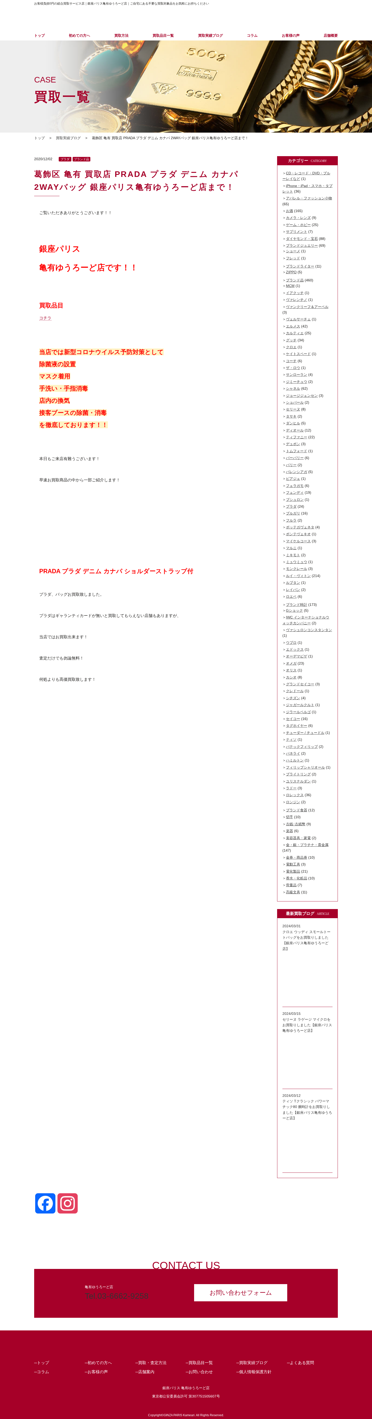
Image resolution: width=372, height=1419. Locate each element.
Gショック (294, 610)
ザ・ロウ (293, 368)
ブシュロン (295, 500)
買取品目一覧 (163, 35)
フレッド (293, 258)
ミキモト (293, 555)
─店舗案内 (144, 1372)
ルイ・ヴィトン (298, 576)
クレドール (295, 691)
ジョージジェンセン (302, 396)
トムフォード (296, 451)
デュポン (293, 444)
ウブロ (291, 643)
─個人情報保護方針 (254, 1372)
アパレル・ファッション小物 (309, 198)
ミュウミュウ (296, 562)
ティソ (291, 739)
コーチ (291, 361)
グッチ (291, 340)
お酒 (289, 211)
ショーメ (293, 251)
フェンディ (295, 492)
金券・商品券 (296, 857)
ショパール (295, 402)
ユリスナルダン (298, 781)
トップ (39, 35)
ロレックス (295, 795)
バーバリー (295, 458)
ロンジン (293, 802)
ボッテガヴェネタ (300, 527)
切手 (289, 817)
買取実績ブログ (210, 35)
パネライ (293, 753)
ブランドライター (300, 266)
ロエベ (291, 596)
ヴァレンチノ (296, 300)
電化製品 (293, 871)
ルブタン (293, 583)
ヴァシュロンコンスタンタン (309, 630)
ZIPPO (291, 272)
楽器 (289, 831)
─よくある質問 (300, 1363)
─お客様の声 (96, 1372)
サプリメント (296, 232)
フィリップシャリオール (305, 767)
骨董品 (291, 885)
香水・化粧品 (296, 878)
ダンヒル (293, 423)
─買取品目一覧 (199, 1363)
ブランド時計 (296, 605)
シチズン (293, 698)
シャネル (293, 388)
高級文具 (293, 892)
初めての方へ (79, 35)
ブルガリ (293, 513)
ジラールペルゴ (298, 712)
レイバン (293, 590)
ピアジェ (293, 479)
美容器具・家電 (298, 838)
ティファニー (296, 437)
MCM (290, 286)
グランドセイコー (300, 684)
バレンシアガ (296, 472)
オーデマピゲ (296, 656)
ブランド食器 (296, 810)
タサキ (291, 416)
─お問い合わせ (199, 1372)
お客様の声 (291, 35)
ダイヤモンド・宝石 (302, 239)
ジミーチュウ (296, 382)
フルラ (291, 520)
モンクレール (296, 569)
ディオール (295, 430)
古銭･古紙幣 (295, 824)
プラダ (65, 159)
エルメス (293, 326)
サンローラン (296, 375)
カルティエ (295, 333)
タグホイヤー (296, 726)
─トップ (41, 1363)
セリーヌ (293, 409)
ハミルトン (295, 760)
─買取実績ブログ (251, 1363)
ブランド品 (81, 159)
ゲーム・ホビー (298, 225)
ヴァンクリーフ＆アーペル (307, 307)
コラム (252, 35)
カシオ (291, 677)
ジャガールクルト (300, 705)
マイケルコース (298, 541)
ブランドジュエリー (302, 245)
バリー (291, 465)
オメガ (291, 663)
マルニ (291, 548)
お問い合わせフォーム (241, 1292)
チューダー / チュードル (305, 733)
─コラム (41, 1372)
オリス (291, 670)
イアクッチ (295, 293)
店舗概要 (331, 35)
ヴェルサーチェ (298, 319)
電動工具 (293, 864)
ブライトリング (298, 774)
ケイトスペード (298, 354)
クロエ (291, 347)
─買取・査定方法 (151, 1363)
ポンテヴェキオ (298, 534)
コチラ (45, 318)
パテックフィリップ (302, 747)
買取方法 (121, 35)
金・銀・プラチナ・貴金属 (307, 845)
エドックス (295, 649)
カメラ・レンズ (298, 218)
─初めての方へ (98, 1363)
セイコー (293, 719)
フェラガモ (295, 486)
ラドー (291, 788)
